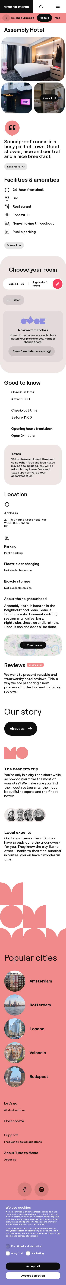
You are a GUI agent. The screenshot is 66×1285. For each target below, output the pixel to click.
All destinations (14, 1110)
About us (17, 728)
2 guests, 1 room (40, 284)
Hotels (44, 18)
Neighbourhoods (22, 18)
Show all (12, 245)
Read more (13, 166)
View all (47, 98)
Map (57, 18)
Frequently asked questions (23, 1142)
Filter (16, 300)
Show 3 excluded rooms (29, 351)
